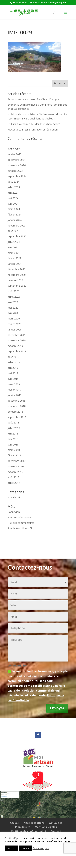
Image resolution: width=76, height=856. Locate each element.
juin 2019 (13, 367)
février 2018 (14, 455)
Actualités (55, 823)
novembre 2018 (17, 406)
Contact (56, 831)
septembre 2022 (17, 236)
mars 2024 (14, 209)
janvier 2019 (15, 395)
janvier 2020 (15, 329)
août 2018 (13, 422)
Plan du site (22, 827)
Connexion (14, 512)
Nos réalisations (34, 823)
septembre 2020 (17, 285)
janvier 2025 (15, 154)
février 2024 (14, 214)
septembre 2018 (17, 417)
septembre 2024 (17, 176)
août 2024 (13, 181)
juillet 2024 (14, 187)
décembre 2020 (16, 269)
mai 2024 (13, 198)
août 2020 (13, 291)
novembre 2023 (17, 225)
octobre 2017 (15, 472)
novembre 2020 (17, 274)
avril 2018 (13, 444)
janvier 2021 (15, 263)
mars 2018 (14, 450)
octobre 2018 (15, 411)
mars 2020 (14, 318)
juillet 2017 (14, 482)
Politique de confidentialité (28, 831)
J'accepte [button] (11, 848)
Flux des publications (19, 517)
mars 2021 (14, 253)
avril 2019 (13, 378)
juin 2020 (13, 302)
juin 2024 (13, 192)
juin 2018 (13, 433)
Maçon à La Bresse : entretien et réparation (33, 129)
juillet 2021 (14, 242)
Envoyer (57, 708)
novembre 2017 (17, 466)
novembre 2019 (17, 340)
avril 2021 (13, 247)
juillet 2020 (14, 296)
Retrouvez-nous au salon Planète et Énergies (33, 99)
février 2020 (14, 324)
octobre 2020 (15, 280)
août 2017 (13, 477)
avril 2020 (13, 313)
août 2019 (13, 357)
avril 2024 (13, 203)
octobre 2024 (15, 170)
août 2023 (13, 231)
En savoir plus (41, 848)
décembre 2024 (16, 159)
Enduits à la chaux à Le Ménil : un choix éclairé (34, 124)
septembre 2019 (17, 351)
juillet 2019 (14, 362)
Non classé (14, 497)
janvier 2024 (15, 220)
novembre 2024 (17, 165)
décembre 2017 (16, 461)
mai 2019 (13, 373)
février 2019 (14, 389)
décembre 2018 (16, 400)
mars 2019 (14, 384)
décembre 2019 (16, 335)
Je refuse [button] (25, 848)
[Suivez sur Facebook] (38, 735)
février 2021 (14, 258)
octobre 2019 (15, 346)
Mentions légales (46, 827)
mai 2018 (13, 439)
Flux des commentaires (21, 522)
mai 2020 (13, 307)
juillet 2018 (14, 428)
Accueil (14, 823)
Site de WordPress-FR (20, 528)
